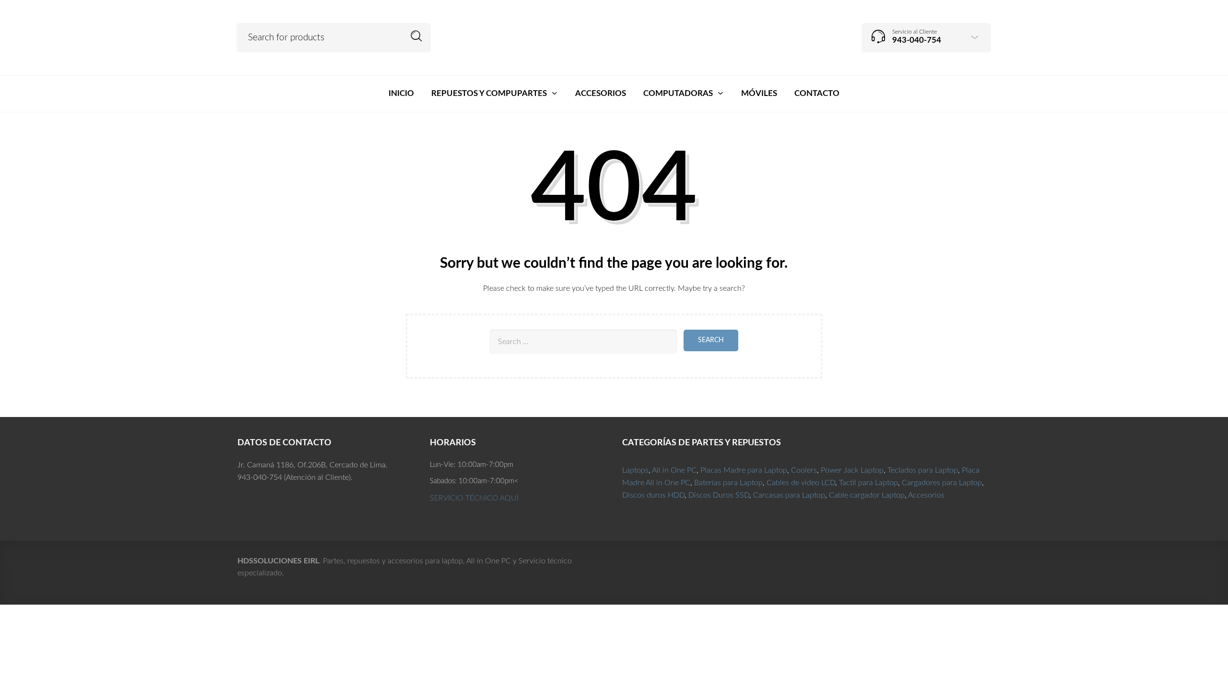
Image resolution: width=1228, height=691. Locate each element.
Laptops (635, 470)
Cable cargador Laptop (867, 495)
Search (416, 36)
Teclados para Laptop (922, 470)
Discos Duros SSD (718, 495)
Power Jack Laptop (852, 470)
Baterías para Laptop (728, 483)
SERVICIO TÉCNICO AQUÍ (474, 498)
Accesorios (926, 495)
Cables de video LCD (801, 483)
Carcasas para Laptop (789, 495)
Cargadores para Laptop (942, 483)
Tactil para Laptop (868, 483)
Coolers (804, 470)
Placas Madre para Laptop (743, 470)
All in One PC (674, 470)
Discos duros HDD (653, 495)
